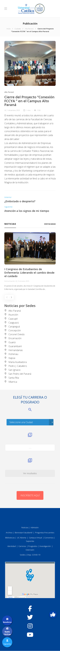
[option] (30, 261)
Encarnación (14, 338)
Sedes (22, 554)
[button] (52, 614)
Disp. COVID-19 (33, 554)
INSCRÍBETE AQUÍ (30, 495)
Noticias (24, 527)
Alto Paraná (29, 29)
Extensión (30, 549)
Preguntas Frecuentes (44, 532)
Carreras (22, 546)
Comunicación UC (10, 281)
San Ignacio (14, 369)
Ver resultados (30, 473)
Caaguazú (13, 322)
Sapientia (30, 541)
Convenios (48, 537)
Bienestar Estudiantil (23, 532)
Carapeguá (14, 326)
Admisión (35, 527)
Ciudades (18, 29)
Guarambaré (15, 346)
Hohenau (13, 354)
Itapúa (11, 358)
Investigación (45, 546)
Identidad (11, 546)
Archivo (9, 532)
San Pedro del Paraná (19, 373)
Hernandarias (15, 350)
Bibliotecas (10, 537)
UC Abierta (21, 537)
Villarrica (12, 381)
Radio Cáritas (7, 633)
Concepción (14, 330)
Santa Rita (13, 377)
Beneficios (7, 622)
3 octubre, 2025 (23, 281)
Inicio (8, 29)
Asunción (13, 314)
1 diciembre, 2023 (13, 110)
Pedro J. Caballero (17, 366)
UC (5, 110)
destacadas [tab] (50, 224)
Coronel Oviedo (16, 334)
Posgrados (32, 546)
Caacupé (13, 318)
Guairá (11, 342)
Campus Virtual (35, 537)
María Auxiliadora (17, 362)
